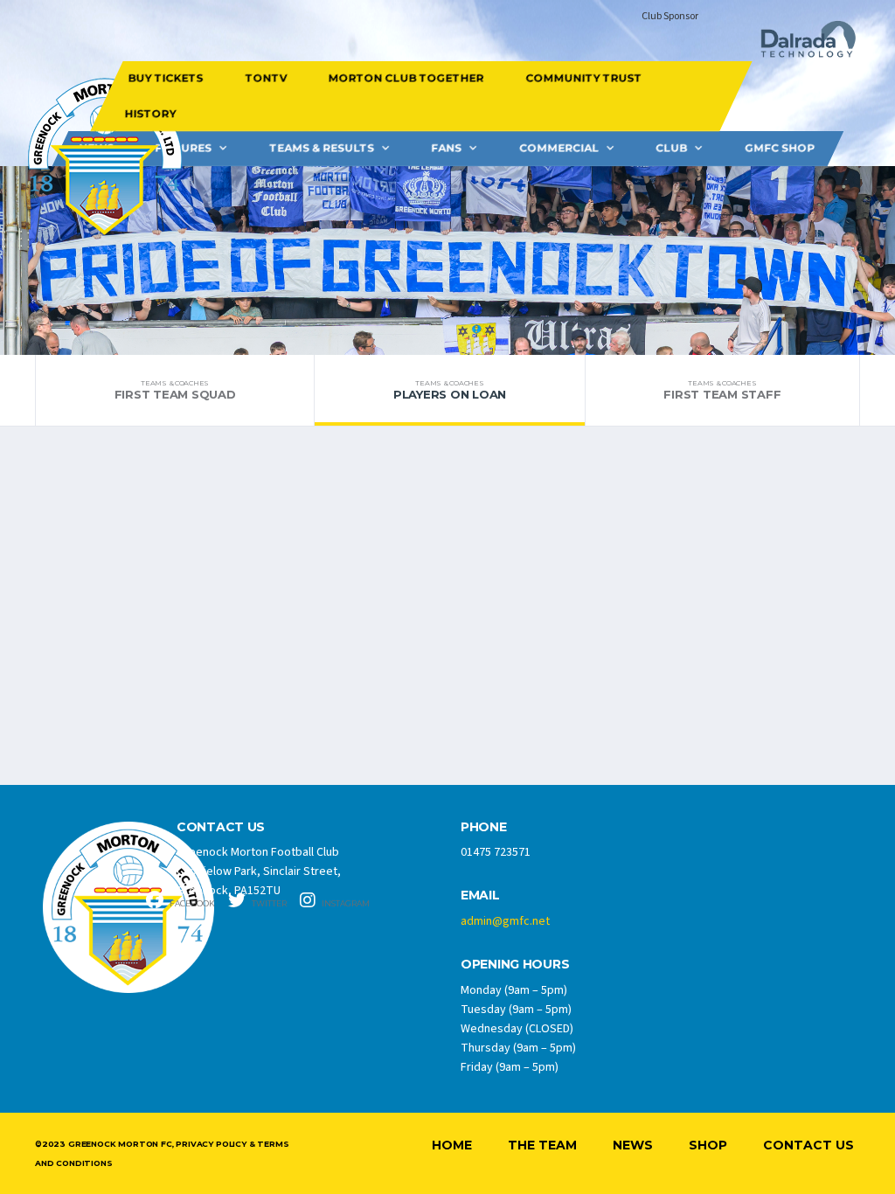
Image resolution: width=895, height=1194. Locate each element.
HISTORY (151, 113)
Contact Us (808, 1145)
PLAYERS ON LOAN (449, 389)
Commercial (559, 148)
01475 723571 (496, 852)
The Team (542, 1145)
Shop (708, 1145)
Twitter (268, 903)
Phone (484, 827)
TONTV (266, 78)
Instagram (345, 903)
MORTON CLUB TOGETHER (405, 78)
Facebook (191, 903)
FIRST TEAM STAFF (722, 389)
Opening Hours (515, 964)
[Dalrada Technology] (800, 44)
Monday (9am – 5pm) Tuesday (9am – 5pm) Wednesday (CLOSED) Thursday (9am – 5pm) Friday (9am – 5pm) (518, 1029)
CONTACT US (221, 827)
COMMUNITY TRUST (583, 78)
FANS (446, 148)
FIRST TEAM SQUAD (175, 389)
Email (480, 895)
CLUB (671, 148)
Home (452, 1145)
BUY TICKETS (165, 78)
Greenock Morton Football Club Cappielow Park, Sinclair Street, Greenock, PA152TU (259, 871)
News (633, 1145)
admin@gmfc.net (505, 921)
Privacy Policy (211, 1144)
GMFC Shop (780, 148)
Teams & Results (321, 148)
